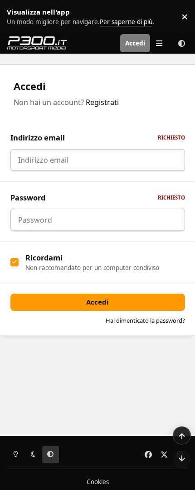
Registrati (102, 102)
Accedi (97, 301)
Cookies (98, 482)
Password (97, 197)
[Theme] (181, 43)
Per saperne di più (28, 16)
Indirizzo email (97, 137)
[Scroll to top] (182, 435)
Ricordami (44, 257)
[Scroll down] (182, 459)
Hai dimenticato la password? (145, 320)
